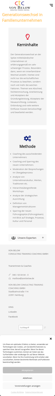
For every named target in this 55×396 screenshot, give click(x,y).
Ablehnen (27, 378)
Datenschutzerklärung (34, 392)
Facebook (13, 316)
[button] (50, 338)
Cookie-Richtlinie (17, 392)
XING (10, 307)
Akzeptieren (27, 370)
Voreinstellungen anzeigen (27, 385)
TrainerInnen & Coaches (19, 265)
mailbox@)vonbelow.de (23, 278)
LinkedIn (12, 311)
